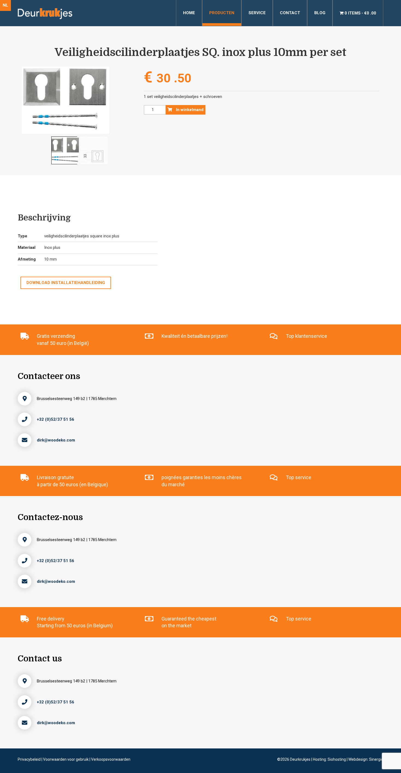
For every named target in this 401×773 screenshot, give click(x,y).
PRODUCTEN (221, 12)
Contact (290, 12)
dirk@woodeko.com (56, 440)
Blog (319, 12)
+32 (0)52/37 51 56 (55, 419)
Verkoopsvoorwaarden (110, 759)
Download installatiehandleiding (65, 282)
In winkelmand (189, 109)
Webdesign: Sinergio (365, 759)
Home (189, 12)
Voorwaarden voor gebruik (66, 759)
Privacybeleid (29, 759)
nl (5, 5)
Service (257, 12)
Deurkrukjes (300, 759)
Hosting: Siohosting (330, 759)
